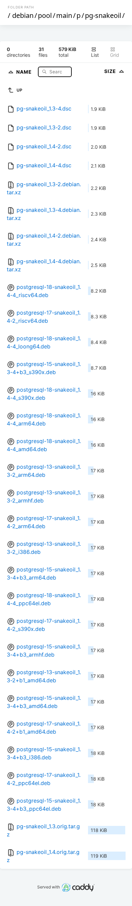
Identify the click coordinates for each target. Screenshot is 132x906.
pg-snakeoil (103, 15)
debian (23, 15)
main (64, 15)
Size (110, 71)
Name (24, 71)
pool (45, 15)
